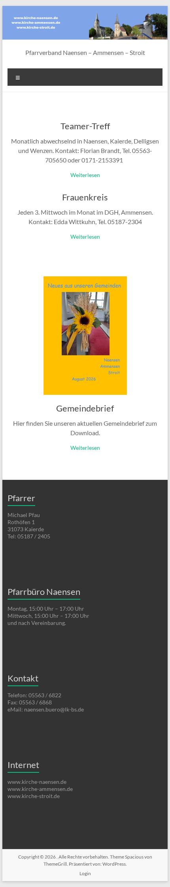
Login (85, 873)
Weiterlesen (85, 175)
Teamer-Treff (85, 126)
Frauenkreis (85, 197)
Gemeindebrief (85, 408)
